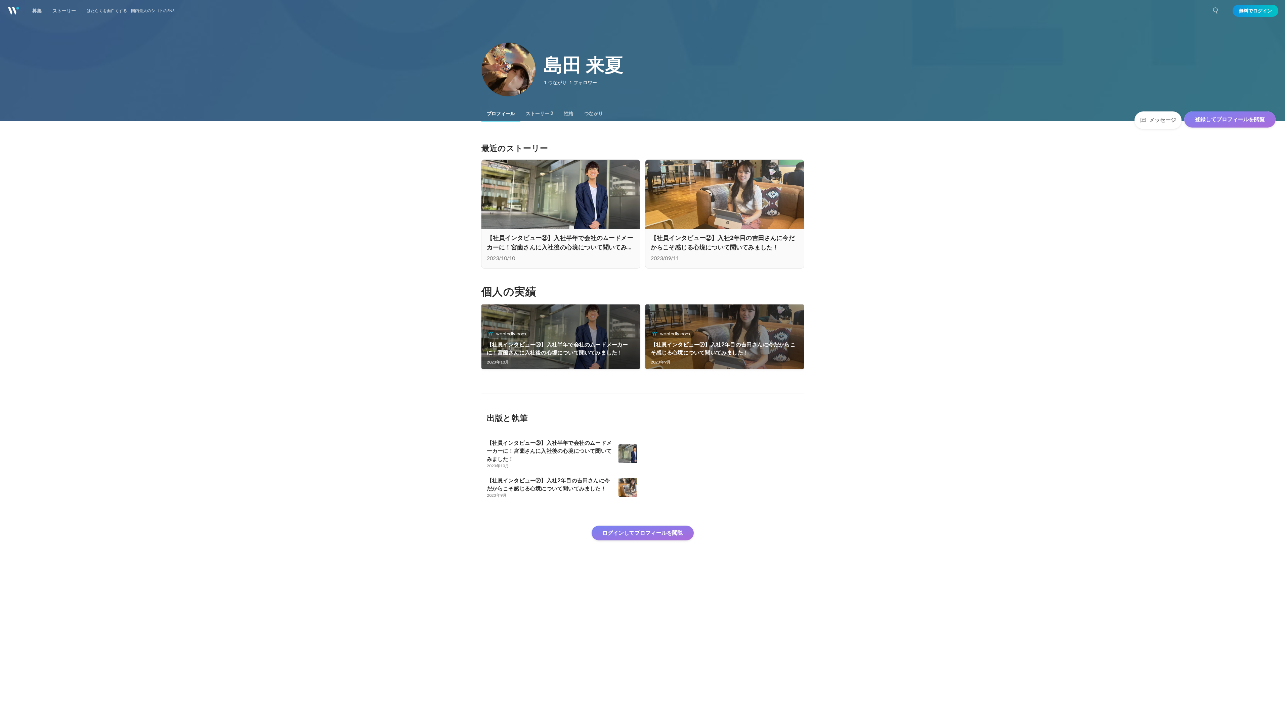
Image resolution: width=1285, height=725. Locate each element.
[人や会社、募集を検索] (1216, 10)
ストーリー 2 (539, 113)
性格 (568, 113)
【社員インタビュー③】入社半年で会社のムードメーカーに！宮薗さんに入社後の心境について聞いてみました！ (557, 348)
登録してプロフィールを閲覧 (1230, 119)
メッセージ (1162, 120)
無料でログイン (1255, 10)
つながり (593, 113)
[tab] (500, 113)
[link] (560, 336)
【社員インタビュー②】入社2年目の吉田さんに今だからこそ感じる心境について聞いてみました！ (723, 348)
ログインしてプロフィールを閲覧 (642, 533)
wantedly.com (511, 334)
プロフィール (501, 113)
